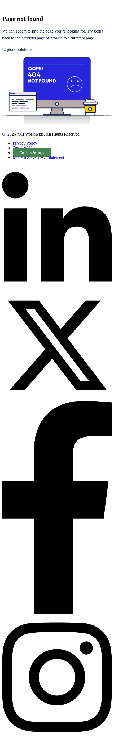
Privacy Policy (25, 143)
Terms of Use (24, 148)
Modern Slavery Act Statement (38, 157)
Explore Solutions (17, 49)
